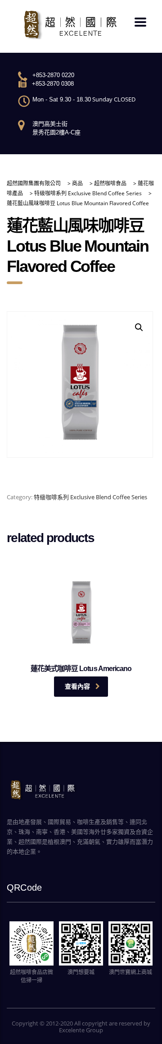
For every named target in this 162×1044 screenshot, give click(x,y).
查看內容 (77, 686)
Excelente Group (81, 1030)
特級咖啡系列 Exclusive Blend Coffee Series (90, 497)
